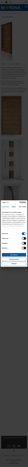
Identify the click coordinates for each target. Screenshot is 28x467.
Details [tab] (14, 206)
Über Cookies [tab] (22, 206)
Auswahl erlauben (14, 259)
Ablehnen (14, 263)
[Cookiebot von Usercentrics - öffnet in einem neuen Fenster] (19, 202)
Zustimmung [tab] (5, 206)
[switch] (24, 238)
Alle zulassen (14, 254)
